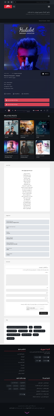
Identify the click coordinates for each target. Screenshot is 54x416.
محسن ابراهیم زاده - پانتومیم (43, 391)
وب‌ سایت (46, 298)
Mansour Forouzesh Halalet (11, 331)
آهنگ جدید (9, 385)
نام (47, 287)
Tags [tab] (7, 320)
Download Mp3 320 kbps (12, 100)
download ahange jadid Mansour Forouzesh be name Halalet (17, 327)
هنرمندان (22, 368)
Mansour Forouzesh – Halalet (44, 21)
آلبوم (10, 388)
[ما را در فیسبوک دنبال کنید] (8, 2)
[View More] (49, 116)
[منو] (49, 6)
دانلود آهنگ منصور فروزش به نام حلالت (39, 12)
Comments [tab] (8, 262)
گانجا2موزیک (22, 382)
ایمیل (47, 292)
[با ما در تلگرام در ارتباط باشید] (11, 2)
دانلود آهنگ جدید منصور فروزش (39, 331)
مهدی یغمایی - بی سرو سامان (43, 388)
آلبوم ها (22, 357)
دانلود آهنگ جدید (20, 354)
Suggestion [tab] (8, 215)
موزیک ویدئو (16, 385)
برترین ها (22, 365)
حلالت (30, 331)
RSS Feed (21, 394)
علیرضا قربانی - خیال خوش (43, 383)
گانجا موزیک (16, 388)
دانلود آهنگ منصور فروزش (26, 334)
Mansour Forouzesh (18, 73)
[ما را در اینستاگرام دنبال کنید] (5, 2)
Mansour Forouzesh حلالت (23, 331)
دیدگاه (46, 272)
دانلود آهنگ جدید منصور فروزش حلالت (13, 334)
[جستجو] (16, 2)
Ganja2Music (8, 93)
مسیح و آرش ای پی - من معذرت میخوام (41, 396)
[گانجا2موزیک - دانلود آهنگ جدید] (8, 6)
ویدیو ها (22, 359)
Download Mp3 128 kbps (12, 104)
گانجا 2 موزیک (28, 408)
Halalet (31, 327)
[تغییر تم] (14, 6)
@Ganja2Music (26, 93)
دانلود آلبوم (23, 385)
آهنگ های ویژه (21, 362)
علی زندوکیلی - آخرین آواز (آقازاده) (42, 385)
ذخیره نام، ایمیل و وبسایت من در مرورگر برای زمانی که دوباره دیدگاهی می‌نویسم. (34, 304)
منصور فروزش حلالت (10, 338)
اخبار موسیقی (21, 370)
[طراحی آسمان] (27, 413)
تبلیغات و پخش (21, 373)
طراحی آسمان (11, 408)
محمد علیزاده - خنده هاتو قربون (42, 394)
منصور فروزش (36, 334)
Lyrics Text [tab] (8, 165)
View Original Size (28, 67)
